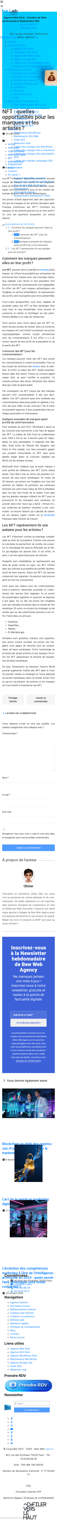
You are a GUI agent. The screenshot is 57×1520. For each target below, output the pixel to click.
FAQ (28, 1485)
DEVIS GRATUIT (28, 24)
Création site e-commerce (28, 76)
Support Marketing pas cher (29, 178)
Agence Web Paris (20, 1348)
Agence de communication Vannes (33, 66)
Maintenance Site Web (26, 136)
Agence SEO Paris (20, 1352)
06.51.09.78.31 (21, 1291)
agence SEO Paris (23, 48)
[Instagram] (11, 1425)
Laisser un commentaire (41, 700)
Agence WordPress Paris (27, 55)
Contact (12, 171)
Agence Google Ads (25, 59)
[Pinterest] (11, 1432)
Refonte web (17, 1319)
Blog (10, 167)
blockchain (49, 515)
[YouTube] (11, 1429)
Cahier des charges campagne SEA (33, 160)
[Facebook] (11, 1418)
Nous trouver (17, 1337)
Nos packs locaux (20, 1305)
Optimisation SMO (24, 122)
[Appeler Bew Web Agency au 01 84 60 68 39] (36, 38)
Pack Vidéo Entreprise (26, 111)
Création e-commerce (22, 1316)
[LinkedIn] (11, 1443)
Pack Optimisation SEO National (31, 108)
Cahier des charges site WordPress (33, 146)
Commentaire (10, 733)
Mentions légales (19, 1323)
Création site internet (19, 69)
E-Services (20, 87)
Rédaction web (22, 143)
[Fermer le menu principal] (28, 6)
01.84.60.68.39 (8, 37)
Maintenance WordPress (27, 132)
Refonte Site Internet (25, 80)
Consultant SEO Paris (25, 52)
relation (36, 366)
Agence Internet (17, 45)
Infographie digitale (24, 192)
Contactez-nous (22, 1284)
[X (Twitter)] (11, 1422)
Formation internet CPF (28, 1491)
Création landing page (26, 83)
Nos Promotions (23, 94)
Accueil (12, 41)
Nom (5, 777)
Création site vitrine (25, 73)
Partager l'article (13, 700)
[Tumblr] (11, 1439)
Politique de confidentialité (25, 1326)
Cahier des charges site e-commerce (34, 150)
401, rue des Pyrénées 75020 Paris (29, 33)
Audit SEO (19, 139)
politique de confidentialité (28, 1061)
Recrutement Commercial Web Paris (34, 181)
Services (12, 129)
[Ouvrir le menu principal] (28, 2)
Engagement (15, 164)
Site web (6, 812)
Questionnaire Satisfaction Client (32, 195)
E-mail (6, 794)
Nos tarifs (19, 90)
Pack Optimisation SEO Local (30, 104)
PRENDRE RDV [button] (28, 28)
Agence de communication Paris (32, 62)
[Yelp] (11, 1436)
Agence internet (19, 1302)
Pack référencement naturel (23, 101)
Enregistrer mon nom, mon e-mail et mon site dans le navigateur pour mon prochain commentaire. (28, 835)
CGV (16, 97)
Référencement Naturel (23, 1309)
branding (44, 269)
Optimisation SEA (23, 125)
